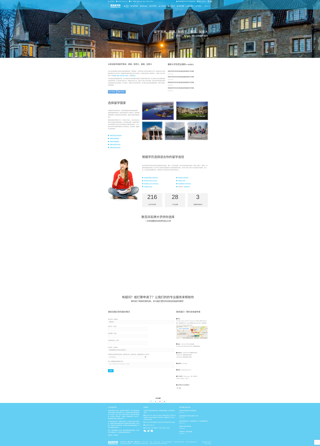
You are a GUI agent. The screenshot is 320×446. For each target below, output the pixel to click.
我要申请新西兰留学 (115, 144)
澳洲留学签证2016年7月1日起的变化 (186, 1)
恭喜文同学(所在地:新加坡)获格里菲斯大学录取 (181, 77)
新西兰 (134, 75)
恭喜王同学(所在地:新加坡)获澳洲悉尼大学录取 (181, 71)
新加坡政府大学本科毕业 (184, 183)
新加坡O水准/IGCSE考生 (150, 180)
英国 (118, 75)
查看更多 (191, 64)
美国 (115, 75)
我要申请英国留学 (114, 138)
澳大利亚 (122, 75)
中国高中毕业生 (148, 186)
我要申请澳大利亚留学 (116, 135)
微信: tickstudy (202, 1)
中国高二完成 (181, 180)
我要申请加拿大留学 (115, 147)
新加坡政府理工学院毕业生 (151, 177)
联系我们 (186, 186)
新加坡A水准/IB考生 (183, 177)
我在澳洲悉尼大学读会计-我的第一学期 (188, 415)
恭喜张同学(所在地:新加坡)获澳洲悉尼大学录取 (181, 82)
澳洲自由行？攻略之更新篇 (185, 431)
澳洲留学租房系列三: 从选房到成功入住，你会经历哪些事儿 (193, 421)
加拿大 (127, 75)
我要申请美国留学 (114, 141)
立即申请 (113, 91)
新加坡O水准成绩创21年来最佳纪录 (187, 410)
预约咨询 (122, 91)
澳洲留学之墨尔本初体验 (185, 426)
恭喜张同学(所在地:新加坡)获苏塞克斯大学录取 (181, 88)
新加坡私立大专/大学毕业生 (151, 183)
